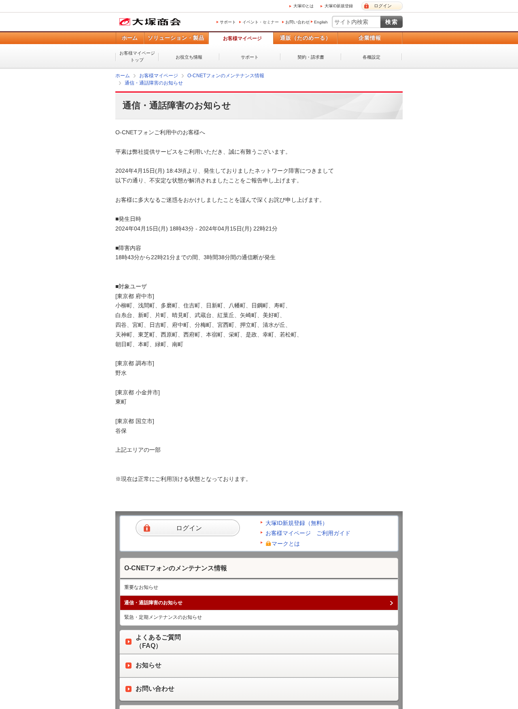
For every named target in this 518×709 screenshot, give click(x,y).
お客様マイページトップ (137, 56)
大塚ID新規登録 (339, 6)
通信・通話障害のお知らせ (154, 83)
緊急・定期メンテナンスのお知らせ (163, 617)
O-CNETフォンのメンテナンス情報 (225, 75)
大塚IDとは (303, 6)
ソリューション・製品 (176, 38)
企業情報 (370, 38)
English (321, 22)
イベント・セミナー (260, 22)
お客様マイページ (242, 38)
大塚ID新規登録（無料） (296, 522)
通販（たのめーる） (305, 38)
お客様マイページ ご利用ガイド (307, 532)
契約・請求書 (310, 57)
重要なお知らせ (141, 587)
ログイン (383, 5)
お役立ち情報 (189, 57)
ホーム (130, 38)
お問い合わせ (297, 22)
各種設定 (371, 57)
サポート (228, 22)
